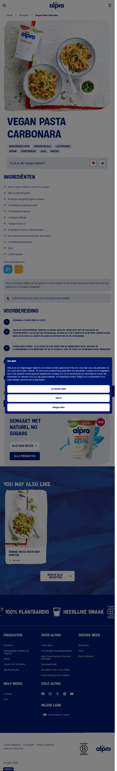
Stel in (59, 398)
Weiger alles (58, 407)
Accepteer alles (58, 388)
